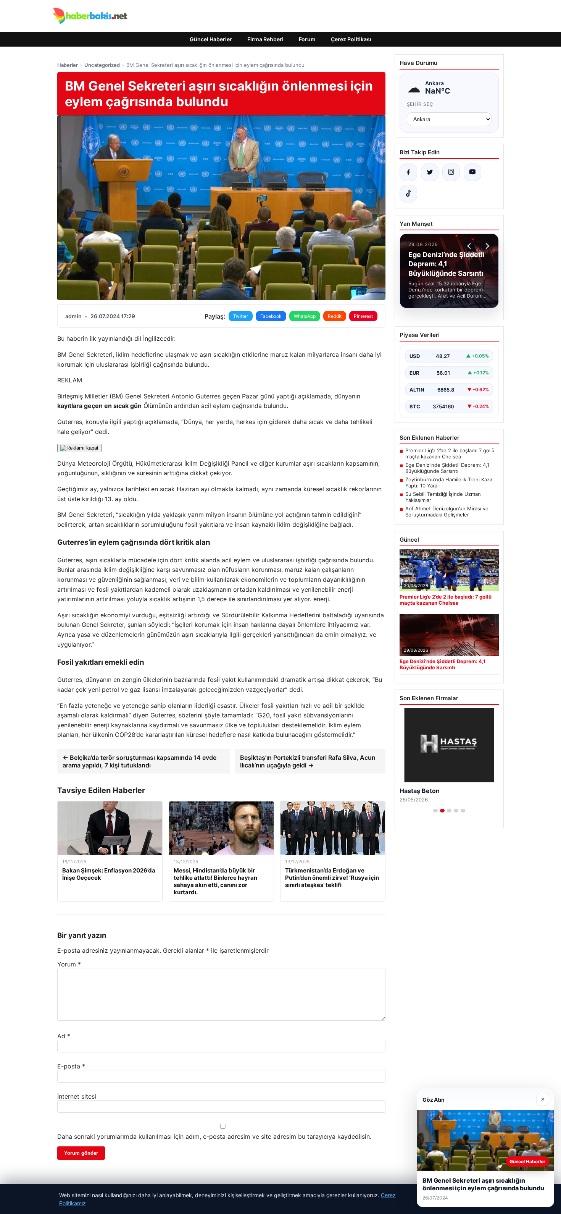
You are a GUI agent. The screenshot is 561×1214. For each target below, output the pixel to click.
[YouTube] (472, 172)
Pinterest (363, 316)
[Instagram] (451, 172)
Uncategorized (102, 65)
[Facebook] (408, 172)
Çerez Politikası (351, 39)
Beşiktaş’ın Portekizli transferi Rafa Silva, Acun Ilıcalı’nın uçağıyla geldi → (308, 761)
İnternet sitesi (76, 1096)
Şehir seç (420, 104)
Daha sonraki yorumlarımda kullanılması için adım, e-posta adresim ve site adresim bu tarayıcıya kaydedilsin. (214, 1136)
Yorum (69, 964)
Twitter (240, 316)
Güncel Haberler (211, 39)
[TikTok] (408, 193)
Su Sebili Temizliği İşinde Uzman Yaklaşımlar (443, 497)
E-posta (71, 1066)
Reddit (335, 316)
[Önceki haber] (470, 246)
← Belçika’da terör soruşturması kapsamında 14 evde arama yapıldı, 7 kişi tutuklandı (139, 761)
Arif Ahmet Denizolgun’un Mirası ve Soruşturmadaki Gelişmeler (446, 511)
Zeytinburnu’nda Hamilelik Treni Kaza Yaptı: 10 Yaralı (448, 482)
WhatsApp (305, 316)
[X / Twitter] (429, 172)
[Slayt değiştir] (435, 811)
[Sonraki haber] (486, 246)
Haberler (67, 65)
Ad (63, 1036)
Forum (307, 39)
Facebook (271, 316)
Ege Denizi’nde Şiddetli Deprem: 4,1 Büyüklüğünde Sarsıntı (447, 468)
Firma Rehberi (265, 39)
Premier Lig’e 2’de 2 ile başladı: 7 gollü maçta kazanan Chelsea (450, 453)
